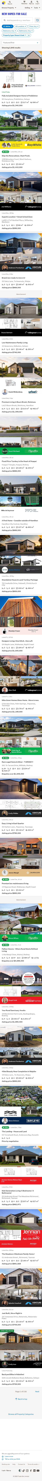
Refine (8, 26)
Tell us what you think (12, 1459)
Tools (36, 8)
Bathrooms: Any (25, 31)
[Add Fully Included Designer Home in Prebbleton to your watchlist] (40, 53)
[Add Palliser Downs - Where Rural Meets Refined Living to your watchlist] (40, 905)
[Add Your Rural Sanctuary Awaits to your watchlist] (40, 968)
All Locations (20, 26)
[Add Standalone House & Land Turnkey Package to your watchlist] (40, 537)
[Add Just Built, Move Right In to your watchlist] (40, 1270)
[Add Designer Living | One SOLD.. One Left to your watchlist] (40, 598)
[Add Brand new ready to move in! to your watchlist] (40, 235)
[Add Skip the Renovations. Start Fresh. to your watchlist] (40, 112)
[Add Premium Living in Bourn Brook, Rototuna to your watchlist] (40, 359)
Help (13, 1464)
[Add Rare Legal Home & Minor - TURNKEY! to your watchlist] (40, 718)
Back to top (22, 1399)
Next (37, 1391)
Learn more (8, 1456)
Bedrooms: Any (9, 31)
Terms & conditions (34, 1464)
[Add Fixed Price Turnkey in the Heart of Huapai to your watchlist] (40, 418)
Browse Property (8, 8)
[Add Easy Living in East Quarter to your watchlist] (40, 781)
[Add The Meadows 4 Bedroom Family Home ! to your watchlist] (40, 1211)
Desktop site (6, 1464)
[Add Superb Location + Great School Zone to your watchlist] (40, 174)
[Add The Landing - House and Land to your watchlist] (40, 1088)
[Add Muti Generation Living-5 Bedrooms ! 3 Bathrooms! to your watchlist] (40, 1148)
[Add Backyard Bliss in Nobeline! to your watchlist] (40, 1331)
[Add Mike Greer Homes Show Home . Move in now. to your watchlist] (40, 657)
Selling (27, 8)
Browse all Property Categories (21, 1414)
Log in (37, 4)
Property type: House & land (14, 35)
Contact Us (21, 1464)
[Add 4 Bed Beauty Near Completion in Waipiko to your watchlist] (40, 1029)
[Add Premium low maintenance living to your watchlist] (40, 840)
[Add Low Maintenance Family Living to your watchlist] (40, 300)
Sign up (31, 4)
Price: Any (33, 26)
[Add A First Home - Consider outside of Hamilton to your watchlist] (40, 478)
